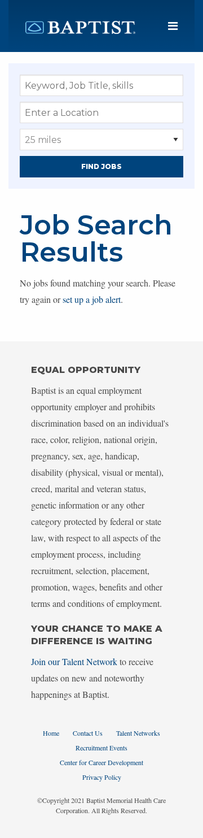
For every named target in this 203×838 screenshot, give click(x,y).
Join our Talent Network (74, 661)
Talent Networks (138, 732)
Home (51, 732)
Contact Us (88, 732)
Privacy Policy (101, 776)
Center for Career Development (101, 762)
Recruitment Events (101, 747)
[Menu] (173, 26)
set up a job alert (92, 299)
